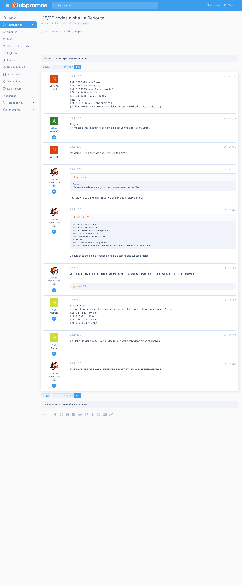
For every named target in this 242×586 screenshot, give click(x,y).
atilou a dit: (78, 177)
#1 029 (232, 363)
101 (64, 67)
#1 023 (232, 147)
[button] (7, 5)
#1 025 (232, 209)
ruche (46, 23)
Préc (47, 67)
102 (71, 67)
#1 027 (232, 300)
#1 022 (232, 118)
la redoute (83, 23)
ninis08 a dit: (79, 217)
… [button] (59, 67)
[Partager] (225, 76)
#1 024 (232, 169)
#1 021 (232, 76)
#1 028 (232, 335)
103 (78, 67)
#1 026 (232, 268)
